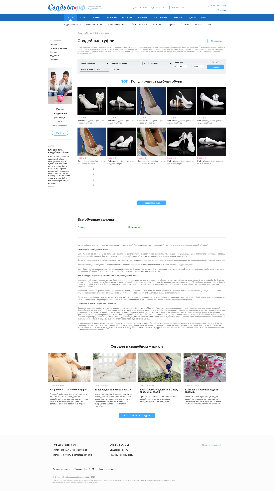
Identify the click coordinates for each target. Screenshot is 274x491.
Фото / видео (160, 18)
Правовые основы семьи (122, 455)
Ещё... (204, 18)
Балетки (53, 45)
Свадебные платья (72, 24)
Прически (111, 18)
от (175, 66)
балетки (164, 254)
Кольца (84, 18)
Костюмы (127, 18)
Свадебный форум (119, 450)
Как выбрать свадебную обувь (58, 151)
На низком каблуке (58, 48)
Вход (224, 6)
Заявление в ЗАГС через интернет (70, 450)
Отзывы (198, 24)
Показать (215, 67)
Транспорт (178, 18)
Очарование (134, 227)
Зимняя (53, 52)
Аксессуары (157, 24)
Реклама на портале (61, 469)
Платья (70, 18)
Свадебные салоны (117, 24)
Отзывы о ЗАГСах (119, 445)
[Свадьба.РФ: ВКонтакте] (191, 451)
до (192, 66)
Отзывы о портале (106, 469)
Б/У (209, 24)
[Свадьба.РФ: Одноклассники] (198, 451)
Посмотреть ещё (151, 203)
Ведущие (142, 18)
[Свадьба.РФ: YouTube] (205, 451)
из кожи (117, 70)
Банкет (97, 18)
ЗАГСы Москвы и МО (64, 445)
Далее (51, 186)
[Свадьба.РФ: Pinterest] (218, 451)
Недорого (54, 55)
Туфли (172, 24)
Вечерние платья (94, 24)
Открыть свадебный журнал (137, 415)
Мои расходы (216, 41)
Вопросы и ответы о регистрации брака (72, 455)
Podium (81, 227)
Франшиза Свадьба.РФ (84, 469)
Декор (192, 18)
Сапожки (54, 59)
